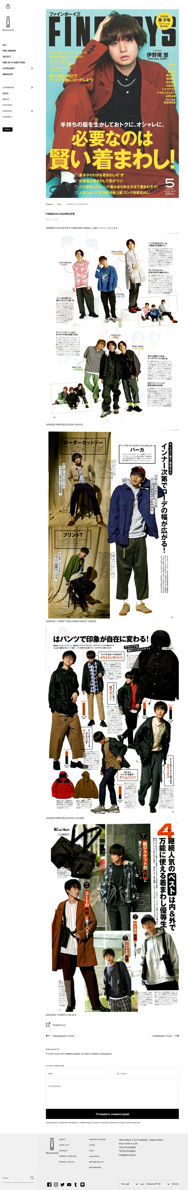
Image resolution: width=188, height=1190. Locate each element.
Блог (59, 204)
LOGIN (92, 1145)
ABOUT (62, 1139)
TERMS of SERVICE (68, 1156)
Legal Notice (94, 1156)
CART (91, 1151)
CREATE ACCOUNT (97, 1139)
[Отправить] (32, 1178)
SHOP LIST (64, 1145)
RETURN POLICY (96, 1162)
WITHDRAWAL (95, 1167)
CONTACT (63, 1151)
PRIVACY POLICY (67, 1162)
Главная (49, 204)
